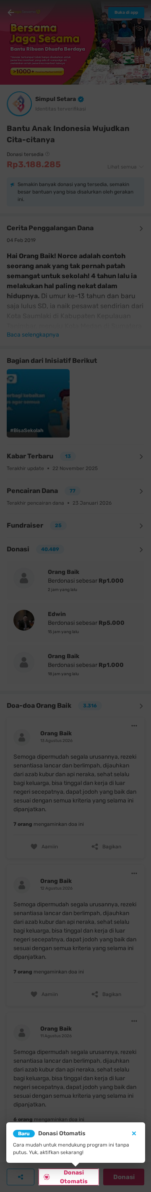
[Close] (134, 1133)
